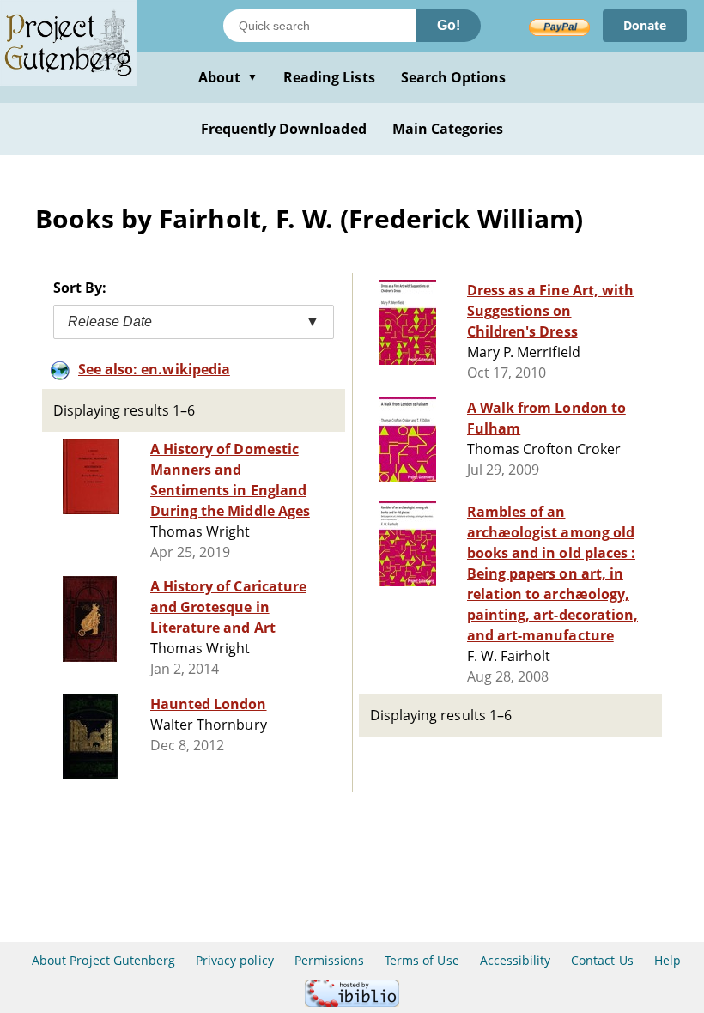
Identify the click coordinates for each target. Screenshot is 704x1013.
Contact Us (602, 960)
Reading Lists (329, 77)
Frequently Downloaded (284, 128)
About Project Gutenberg (103, 960)
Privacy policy (235, 960)
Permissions (329, 960)
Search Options (454, 77)
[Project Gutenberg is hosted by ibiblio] (352, 1002)
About (228, 77)
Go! (448, 25)
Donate (644, 25)
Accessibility (515, 960)
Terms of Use (421, 960)
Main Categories (448, 128)
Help (667, 960)
